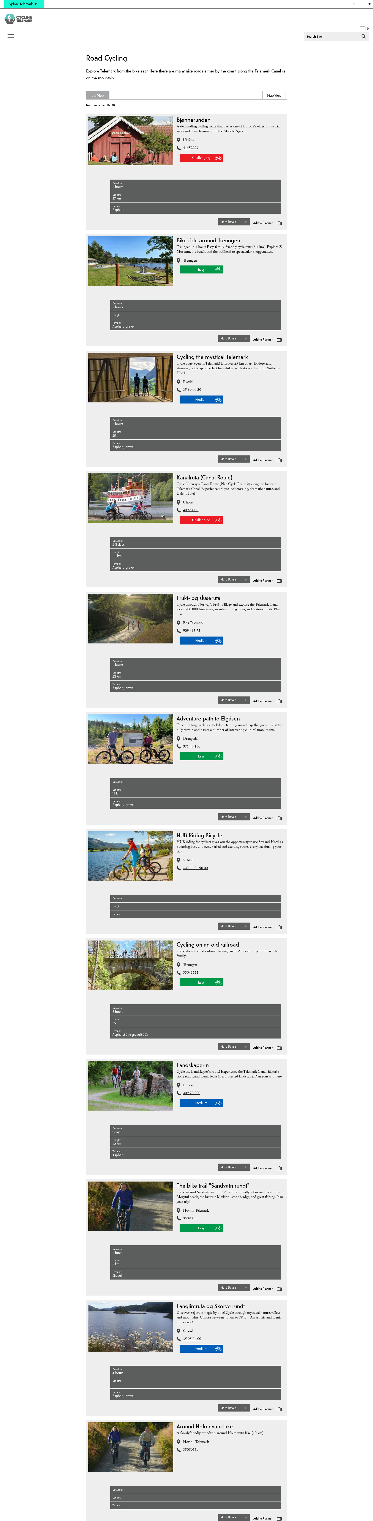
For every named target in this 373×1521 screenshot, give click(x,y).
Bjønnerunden (193, 120)
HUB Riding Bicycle (199, 835)
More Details (228, 222)
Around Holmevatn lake (205, 1426)
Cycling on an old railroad (208, 944)
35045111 (191, 973)
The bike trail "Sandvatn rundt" (213, 1185)
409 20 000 (191, 1093)
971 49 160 (191, 747)
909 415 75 (191, 631)
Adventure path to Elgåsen (208, 718)
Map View (257, 95)
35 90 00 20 (192, 390)
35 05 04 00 (192, 1339)
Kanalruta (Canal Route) (204, 477)
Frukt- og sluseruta (198, 598)
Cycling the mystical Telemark (212, 357)
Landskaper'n (193, 1065)
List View (116, 95)
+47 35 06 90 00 (195, 868)
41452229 (191, 148)
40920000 (191, 511)
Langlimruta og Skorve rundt (211, 1306)
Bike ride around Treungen (208, 240)
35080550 (191, 1219)
